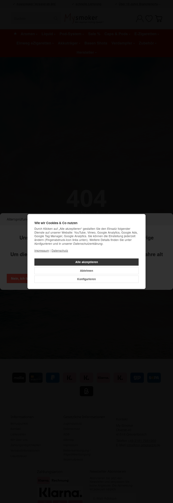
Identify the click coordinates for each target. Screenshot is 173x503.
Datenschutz (59, 250)
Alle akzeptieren (86, 262)
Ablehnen (86, 271)
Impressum (41, 250)
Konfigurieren (86, 279)
